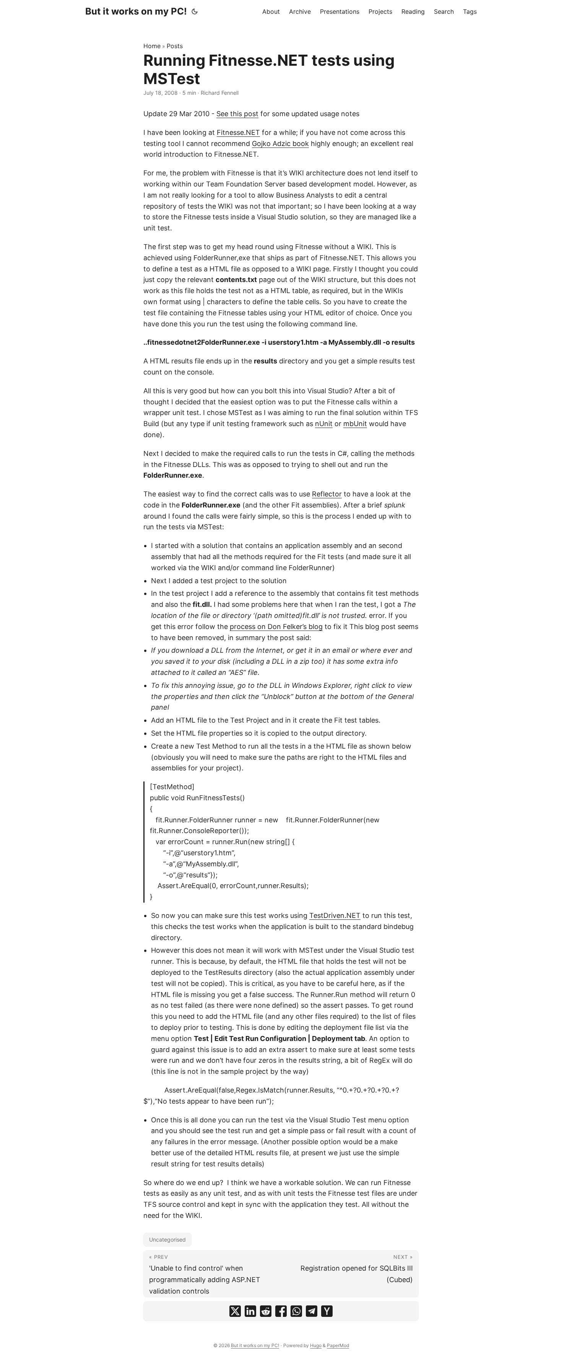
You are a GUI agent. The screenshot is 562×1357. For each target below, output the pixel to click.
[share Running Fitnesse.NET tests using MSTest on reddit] (265, 1311)
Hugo (316, 1345)
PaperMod (338, 1345)
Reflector (327, 494)
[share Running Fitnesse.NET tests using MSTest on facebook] (281, 1311)
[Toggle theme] (194, 11)
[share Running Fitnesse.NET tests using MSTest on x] (235, 1311)
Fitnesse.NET (238, 132)
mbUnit (355, 424)
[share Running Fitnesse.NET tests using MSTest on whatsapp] (296, 1311)
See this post (237, 114)
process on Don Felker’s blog (276, 627)
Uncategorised (167, 1239)
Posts (175, 46)
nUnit (324, 424)
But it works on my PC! (136, 11)
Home (152, 46)
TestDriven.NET (335, 915)
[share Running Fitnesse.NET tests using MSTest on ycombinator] (327, 1311)
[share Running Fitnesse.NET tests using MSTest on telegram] (311, 1311)
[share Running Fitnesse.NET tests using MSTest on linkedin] (250, 1311)
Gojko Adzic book (280, 143)
